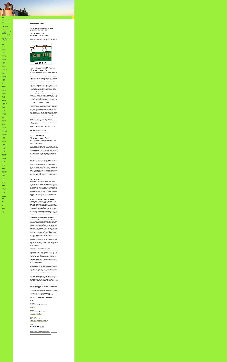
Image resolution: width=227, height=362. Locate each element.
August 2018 (4, 135)
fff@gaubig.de (32, 307)
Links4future (58, 17)
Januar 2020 (4, 114)
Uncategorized (4, 212)
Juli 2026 (3, 46)
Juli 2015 (3, 176)
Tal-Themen (37, 17)
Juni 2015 (3, 178)
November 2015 (4, 171)
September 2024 (4, 59)
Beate (46, 30)
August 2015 (4, 175)
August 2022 (4, 77)
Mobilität (38, 29)
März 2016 (3, 165)
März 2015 (3, 182)
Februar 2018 (4, 141)
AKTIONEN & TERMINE (50, 17)
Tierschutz (45, 29)
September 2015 (4, 174)
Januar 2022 (4, 86)
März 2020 (3, 111)
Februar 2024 (4, 66)
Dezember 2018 (4, 130)
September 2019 (4, 118)
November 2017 (4, 144)
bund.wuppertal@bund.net (35, 314)
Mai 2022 (3, 82)
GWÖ (50, 28)
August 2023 (4, 72)
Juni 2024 (3, 63)
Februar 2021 (4, 99)
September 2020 (4, 106)
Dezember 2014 (4, 186)
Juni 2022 (3, 80)
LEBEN (3, 17)
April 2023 (3, 73)
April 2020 (3, 110)
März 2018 (3, 140)
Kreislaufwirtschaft (46, 332)
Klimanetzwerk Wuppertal (36, 332)
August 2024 (4, 60)
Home (14, 17)
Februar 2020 (4, 113)
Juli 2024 (3, 62)
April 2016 (3, 164)
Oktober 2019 (4, 117)
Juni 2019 (3, 121)
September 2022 (4, 76)
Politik (24, 17)
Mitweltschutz (33, 29)
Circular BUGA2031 (45, 331)
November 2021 (4, 89)
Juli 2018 (3, 137)
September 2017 (4, 147)
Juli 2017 (3, 148)
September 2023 (4, 70)
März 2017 (3, 152)
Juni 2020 (3, 107)
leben (52, 28)
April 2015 (3, 181)
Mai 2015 (3, 179)
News (21, 17)
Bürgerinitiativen (36, 28)
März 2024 (3, 65)
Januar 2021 (4, 100)
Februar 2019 (4, 127)
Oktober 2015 (4, 172)
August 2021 (4, 93)
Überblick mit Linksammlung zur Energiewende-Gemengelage (6, 32)
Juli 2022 (3, 79)
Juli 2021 (3, 94)
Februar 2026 (4, 49)
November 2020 (4, 103)
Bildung (31, 28)
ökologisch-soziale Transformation (37, 334)
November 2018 (4, 131)
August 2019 (4, 120)
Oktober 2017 (4, 145)
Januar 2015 (4, 185)
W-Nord (43, 17)
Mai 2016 (3, 162)
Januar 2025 (4, 55)
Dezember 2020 (4, 101)
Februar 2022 (4, 84)
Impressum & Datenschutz (66, 17)
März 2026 (3, 48)
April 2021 (3, 97)
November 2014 (4, 188)
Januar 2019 (4, 128)
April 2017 (3, 151)
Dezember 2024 (4, 56)
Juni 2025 (3, 52)
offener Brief (53, 332)
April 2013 (3, 192)
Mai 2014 (3, 189)
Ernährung (46, 28)
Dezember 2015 (4, 169)
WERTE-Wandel (30, 17)
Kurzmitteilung (34, 30)
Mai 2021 (3, 96)
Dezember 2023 (4, 69)
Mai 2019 (3, 123)
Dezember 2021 (4, 87)
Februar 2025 (4, 53)
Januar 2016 (4, 168)
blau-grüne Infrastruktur (35, 331)
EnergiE (42, 28)
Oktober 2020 (4, 104)
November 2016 (4, 154)
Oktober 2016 (4, 155)
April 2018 (3, 138)
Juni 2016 (3, 161)
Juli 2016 (3, 159)
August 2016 (4, 158)
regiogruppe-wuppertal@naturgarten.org (38, 321)
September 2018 (4, 134)
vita (17, 17)
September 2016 (4, 157)
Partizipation (48, 334)
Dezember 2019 (4, 116)
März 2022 (3, 83)
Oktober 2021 (4, 90)
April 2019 (3, 124)
